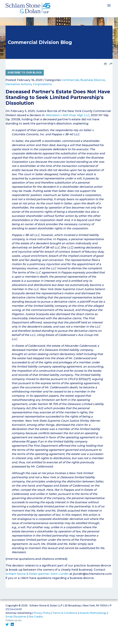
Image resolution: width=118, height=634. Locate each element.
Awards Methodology (93, 612)
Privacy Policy (42, 612)
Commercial (70, 80)
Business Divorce (92, 80)
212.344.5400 (14, 609)
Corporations (42, 84)
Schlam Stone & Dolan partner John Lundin (37, 574)
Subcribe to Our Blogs (25, 72)
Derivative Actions (18, 84)
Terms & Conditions (65, 612)
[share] (110, 64)
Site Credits (35, 616)
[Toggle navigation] (108, 5)
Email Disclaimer (16, 616)
